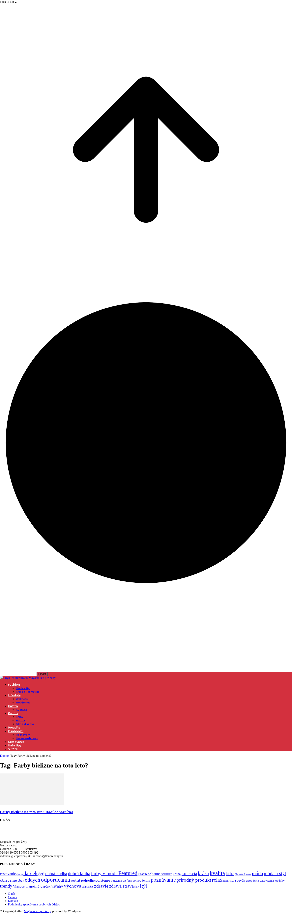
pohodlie (88, 880)
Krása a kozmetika (28, 691)
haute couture (162, 874)
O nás (11, 893)
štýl (143, 886)
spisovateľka (267, 880)
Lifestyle (14, 695)
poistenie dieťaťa (121, 880)
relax (217, 880)
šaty (136, 886)
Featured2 (144, 874)
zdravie (101, 886)
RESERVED (228, 881)
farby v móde (104, 873)
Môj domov (23, 702)
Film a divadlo (25, 724)
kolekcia (189, 873)
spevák (240, 880)
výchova (72, 886)
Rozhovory (23, 734)
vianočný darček (37, 886)
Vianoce (19, 886)
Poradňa (14, 727)
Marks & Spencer (243, 874)
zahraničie (87, 886)
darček (30, 873)
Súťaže (13, 749)
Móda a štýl (23, 688)
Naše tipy (14, 745)
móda (257, 873)
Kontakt (13, 900)
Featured (127, 873)
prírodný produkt (194, 880)
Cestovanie (16, 742)
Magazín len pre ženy (37, 911)
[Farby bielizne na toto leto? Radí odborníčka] (32, 804)
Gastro (13, 706)
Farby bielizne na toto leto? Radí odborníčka (36, 812)
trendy (6, 886)
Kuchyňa (21, 709)
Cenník (12, 897)
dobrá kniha (79, 873)
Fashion (14, 684)
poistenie (102, 880)
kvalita (217, 873)
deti (41, 873)
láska (230, 873)
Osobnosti (15, 731)
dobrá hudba (56, 873)
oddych (32, 880)
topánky (280, 880)
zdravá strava (121, 886)
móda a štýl (275, 873)
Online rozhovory (27, 738)
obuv (21, 880)
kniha (177, 874)
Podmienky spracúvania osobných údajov (34, 904)
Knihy (19, 716)
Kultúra (13, 713)
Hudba (20, 720)
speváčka (252, 880)
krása (203, 873)
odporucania (55, 879)
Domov (5, 755)
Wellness (22, 699)
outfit (75, 880)
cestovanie (8, 874)
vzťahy (57, 886)
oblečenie (8, 880)
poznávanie (163, 880)
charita (19, 874)
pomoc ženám (141, 880)
